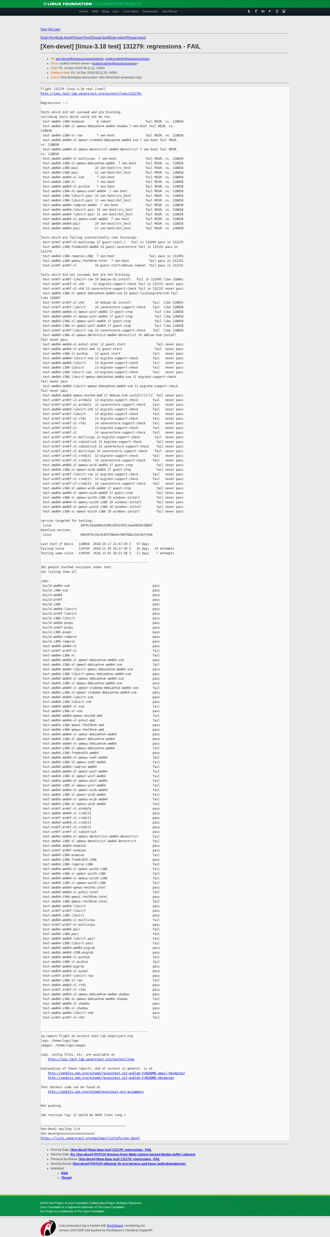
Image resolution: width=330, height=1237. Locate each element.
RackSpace (115, 1225)
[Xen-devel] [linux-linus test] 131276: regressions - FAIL (111, 1150)
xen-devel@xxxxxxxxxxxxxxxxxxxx (80, 59)
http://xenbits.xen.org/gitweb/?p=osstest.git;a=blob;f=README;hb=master (111, 1078)
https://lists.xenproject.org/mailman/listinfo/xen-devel (90, 1138)
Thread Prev (80, 37)
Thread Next (99, 37)
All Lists (54, 29)
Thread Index (136, 37)
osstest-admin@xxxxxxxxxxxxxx (127, 59)
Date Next (64, 37)
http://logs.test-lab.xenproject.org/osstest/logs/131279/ (91, 93)
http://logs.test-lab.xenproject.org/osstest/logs (91, 1059)
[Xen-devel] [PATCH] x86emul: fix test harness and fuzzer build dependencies (129, 1164)
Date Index (117, 37)
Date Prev (48, 37)
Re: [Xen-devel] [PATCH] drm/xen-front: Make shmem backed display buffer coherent (132, 1154)
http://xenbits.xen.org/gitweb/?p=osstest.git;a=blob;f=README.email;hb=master (116, 1073)
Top (43, 29)
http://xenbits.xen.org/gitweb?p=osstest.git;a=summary (96, 1092)
